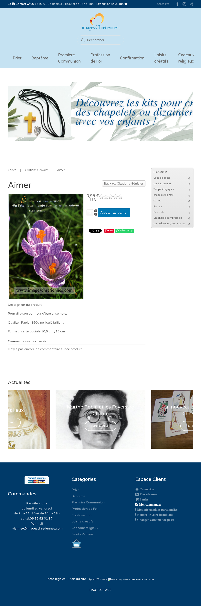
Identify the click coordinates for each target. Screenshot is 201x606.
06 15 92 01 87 (40, 4)
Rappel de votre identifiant (155, 514)
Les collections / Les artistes (169, 223)
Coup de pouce (161, 178)
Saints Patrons (82, 534)
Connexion (147, 489)
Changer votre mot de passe (155, 519)
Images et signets (163, 195)
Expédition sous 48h (110, 4)
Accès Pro (163, 4)
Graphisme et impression (167, 218)
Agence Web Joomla (98, 579)
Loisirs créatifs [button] (161, 58)
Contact (20, 4)
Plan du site (77, 579)
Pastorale (158, 212)
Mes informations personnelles (157, 509)
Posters (157, 206)
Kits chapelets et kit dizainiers (101, 96)
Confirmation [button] (132, 58)
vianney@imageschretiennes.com (37, 528)
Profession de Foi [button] (100, 58)
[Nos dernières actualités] (9, 4)
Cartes (157, 200)
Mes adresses (148, 494)
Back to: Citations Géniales (124, 184)
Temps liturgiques (163, 189)
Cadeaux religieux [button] (186, 58)
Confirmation (81, 515)
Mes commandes (150, 504)
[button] (190, 178)
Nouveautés (160, 172)
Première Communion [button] (69, 58)
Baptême (78, 496)
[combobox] (100, 40)
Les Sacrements (162, 183)
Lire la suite (83, 121)
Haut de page (100, 590)
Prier (17, 58)
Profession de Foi (85, 509)
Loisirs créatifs (82, 521)
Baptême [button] (39, 58)
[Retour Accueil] (100, 22)
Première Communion (88, 502)
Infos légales (56, 579)
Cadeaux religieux (85, 528)
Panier (144, 499)
